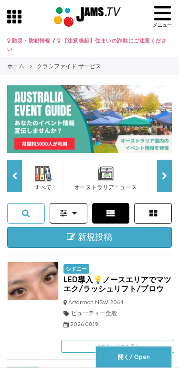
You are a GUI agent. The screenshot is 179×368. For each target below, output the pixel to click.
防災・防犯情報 (31, 40)
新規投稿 (93, 237)
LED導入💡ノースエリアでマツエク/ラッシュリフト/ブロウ (117, 284)
